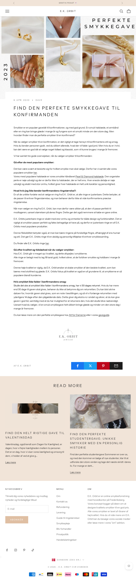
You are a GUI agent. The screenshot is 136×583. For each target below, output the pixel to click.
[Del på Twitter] (90, 365)
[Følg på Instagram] (15, 550)
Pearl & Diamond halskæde (89, 176)
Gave (39, 100)
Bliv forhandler (63, 528)
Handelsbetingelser (66, 539)
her (35, 172)
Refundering (62, 507)
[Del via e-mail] (116, 365)
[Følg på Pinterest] (24, 550)
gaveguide (104, 315)
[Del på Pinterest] (103, 365)
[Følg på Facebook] (7, 550)
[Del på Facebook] (77, 365)
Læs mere (10, 462)
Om (58, 496)
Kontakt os (62, 501)
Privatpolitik (62, 534)
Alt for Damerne (77, 315)
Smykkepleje (63, 523)
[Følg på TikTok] (32, 550)
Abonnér (16, 519)
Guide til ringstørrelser (68, 517)
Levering (60, 512)
